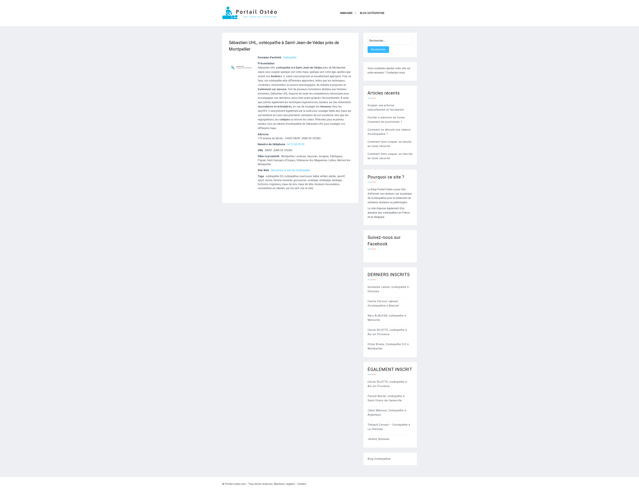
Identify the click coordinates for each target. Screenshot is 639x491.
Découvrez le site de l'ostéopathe (290, 170)
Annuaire (346, 13)
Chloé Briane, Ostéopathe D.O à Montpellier (388, 346)
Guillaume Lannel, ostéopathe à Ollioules (388, 289)
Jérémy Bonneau (378, 439)
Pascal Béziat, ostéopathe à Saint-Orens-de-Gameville (386, 398)
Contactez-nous (396, 72)
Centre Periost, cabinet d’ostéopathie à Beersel (383, 303)
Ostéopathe (290, 57)
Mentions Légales (284, 484)
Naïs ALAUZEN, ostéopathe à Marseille (387, 318)
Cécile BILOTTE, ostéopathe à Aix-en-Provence (387, 332)
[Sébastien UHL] (241, 81)
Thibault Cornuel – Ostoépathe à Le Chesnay (389, 427)
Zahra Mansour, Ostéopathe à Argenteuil (387, 412)
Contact (301, 484)
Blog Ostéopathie (372, 13)
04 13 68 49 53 (296, 144)
